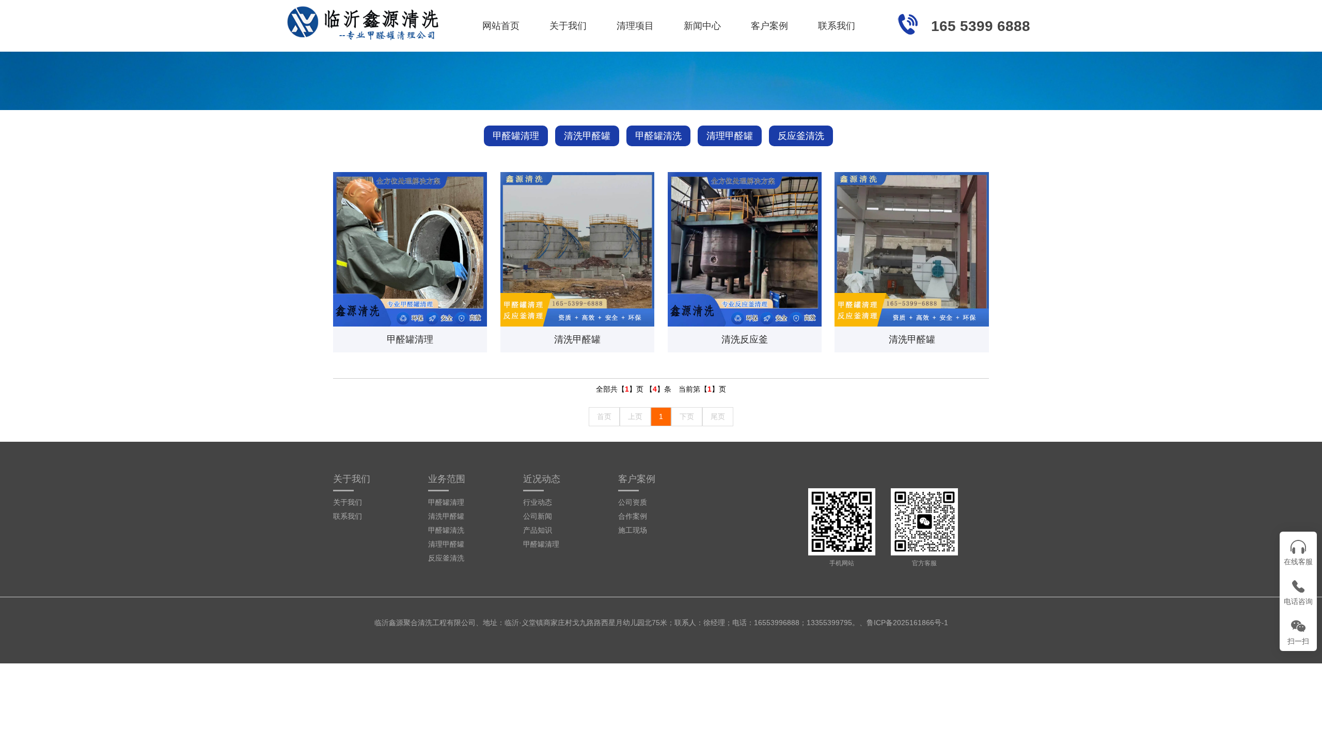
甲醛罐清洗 (658, 136)
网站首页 (501, 26)
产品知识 (537, 530)
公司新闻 (537, 516)
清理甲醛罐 (729, 136)
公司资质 (632, 502)
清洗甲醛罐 (587, 136)
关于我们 (568, 26)
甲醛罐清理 (516, 136)
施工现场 (632, 530)
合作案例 (632, 516)
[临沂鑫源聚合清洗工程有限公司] (364, 21)
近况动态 (541, 479)
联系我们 (836, 26)
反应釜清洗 (801, 136)
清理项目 (635, 26)
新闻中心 (702, 26)
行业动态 (537, 502)
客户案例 (769, 26)
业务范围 (446, 479)
